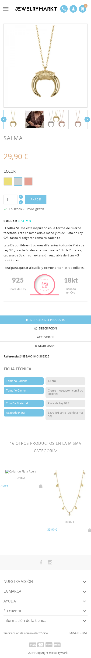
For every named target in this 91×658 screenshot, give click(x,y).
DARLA (21, 478)
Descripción (47, 328)
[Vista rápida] (17, 542)
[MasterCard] (40, 644)
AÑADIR (36, 199)
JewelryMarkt (45, 346)
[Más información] (25, 542)
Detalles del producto (47, 320)
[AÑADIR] (41, 485)
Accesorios (45, 337)
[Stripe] (57, 644)
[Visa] (32, 644)
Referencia (11, 356)
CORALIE (70, 522)
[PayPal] (49, 644)
